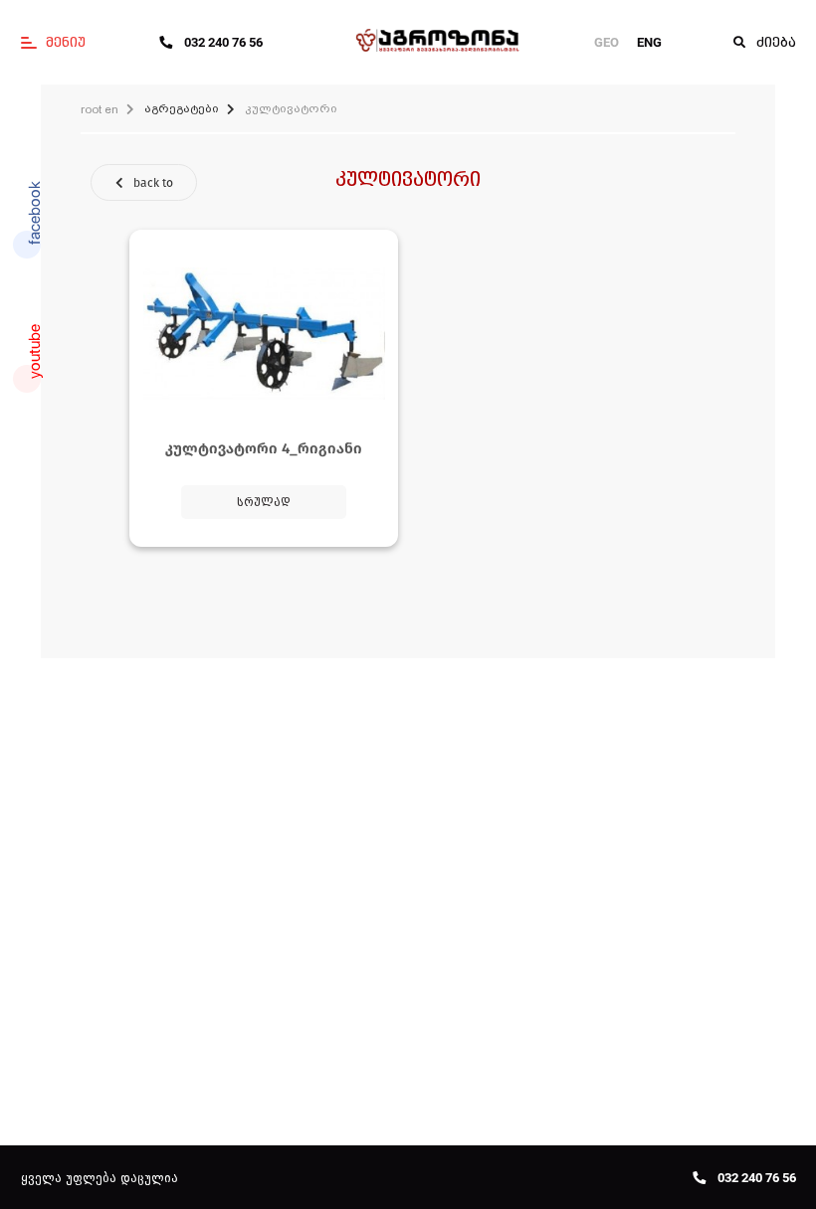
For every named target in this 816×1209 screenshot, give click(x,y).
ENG (649, 42)
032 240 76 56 (223, 42)
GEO (606, 42)
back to (153, 183)
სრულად (264, 502)
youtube (34, 351)
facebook (34, 213)
